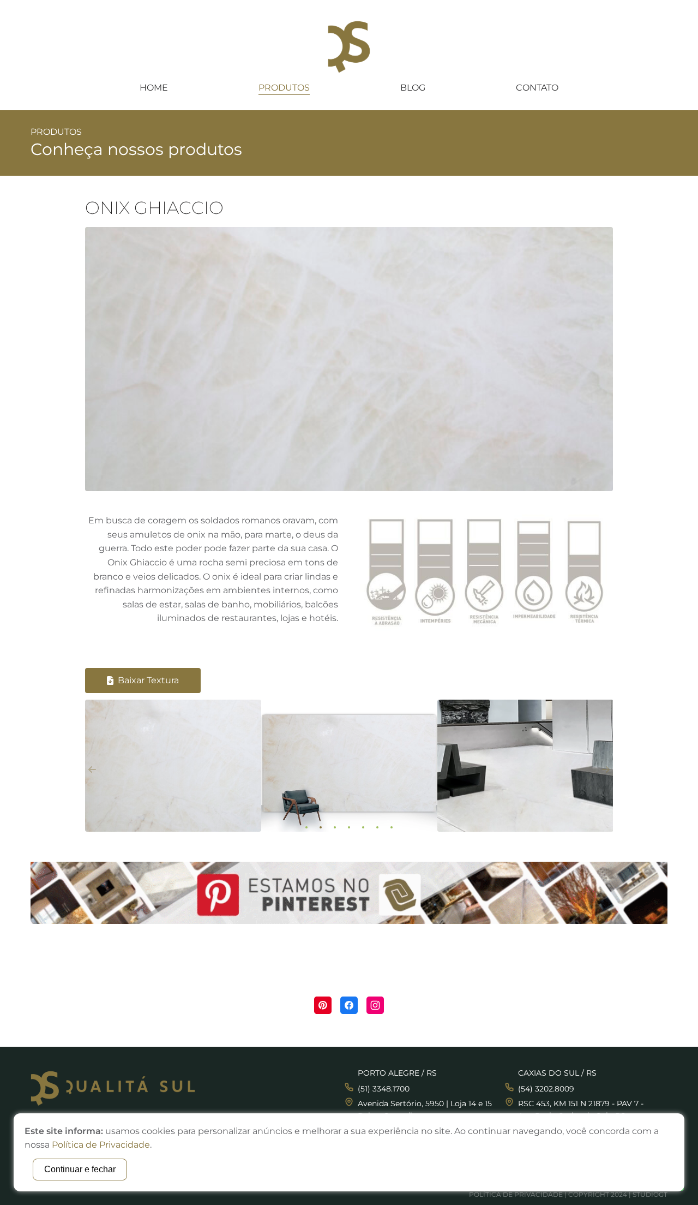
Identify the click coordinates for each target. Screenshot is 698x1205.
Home (154, 87)
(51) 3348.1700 (384, 1089)
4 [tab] (349, 827)
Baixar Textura (148, 680)
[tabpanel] (173, 770)
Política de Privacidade (516, 1194)
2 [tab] (320, 827)
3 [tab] (334, 827)
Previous (92, 769)
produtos (284, 87)
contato (537, 87)
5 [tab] (363, 827)
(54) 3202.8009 (546, 1089)
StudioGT (650, 1194)
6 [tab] (377, 827)
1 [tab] (306, 827)
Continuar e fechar (80, 1169)
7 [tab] (391, 827)
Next (606, 769)
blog (412, 87)
